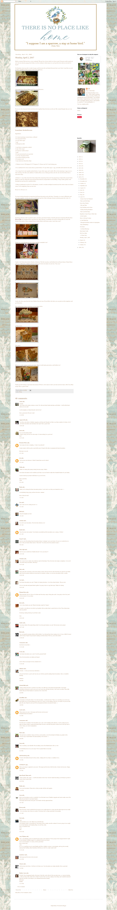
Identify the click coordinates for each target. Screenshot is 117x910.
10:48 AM (21, 598)
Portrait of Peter (23, 443)
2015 (80, 161)
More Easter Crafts (84, 231)
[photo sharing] (26, 86)
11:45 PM (21, 790)
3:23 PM (21, 715)
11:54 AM (21, 850)
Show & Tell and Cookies (85, 218)
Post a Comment (21, 886)
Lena (20, 795)
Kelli (20, 511)
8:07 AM (21, 525)
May (81, 194)
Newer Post (18, 890)
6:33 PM (21, 750)
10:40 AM (21, 575)
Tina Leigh (21, 549)
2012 (80, 165)
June (81, 192)
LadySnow (21, 855)
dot (20, 458)
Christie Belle (22, 685)
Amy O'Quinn (22, 836)
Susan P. (21, 539)
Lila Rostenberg (23, 755)
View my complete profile (82, 104)
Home (44, 890)
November (82, 181)
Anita (20, 401)
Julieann (21, 668)
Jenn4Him (21, 697)
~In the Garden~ (83, 216)
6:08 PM (21, 738)
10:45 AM (21, 587)
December (82, 179)
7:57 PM (21, 770)
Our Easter (82, 226)
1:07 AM (21, 802)
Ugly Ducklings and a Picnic (86, 207)
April (81, 196)
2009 (80, 172)
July (81, 190)
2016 (80, 159)
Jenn (20, 603)
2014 (80, 163)
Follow (78, 110)
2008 (80, 174)
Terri (20, 818)
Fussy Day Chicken (84, 203)
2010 (80, 170)
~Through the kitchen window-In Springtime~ (90, 222)
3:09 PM (21, 705)
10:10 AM (21, 831)
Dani (20, 632)
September (82, 185)
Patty (20, 569)
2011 (80, 168)
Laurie (20, 710)
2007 (80, 177)
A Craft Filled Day (84, 220)
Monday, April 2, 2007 (85, 237)
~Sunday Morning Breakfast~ (86, 209)
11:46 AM (21, 663)
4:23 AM (21, 453)
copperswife (22, 420)
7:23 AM (21, 506)
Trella (20, 467)
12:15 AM (21, 438)
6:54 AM (21, 482)
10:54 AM (21, 618)
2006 (80, 247)
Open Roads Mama (24, 775)
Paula (20, 487)
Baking (20, 391)
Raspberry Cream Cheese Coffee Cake (88, 214)
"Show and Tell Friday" (85, 201)
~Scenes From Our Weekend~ (86, 198)
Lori (20, 580)
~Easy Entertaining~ (84, 224)
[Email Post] (30, 390)
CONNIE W (22, 764)
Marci (20, 732)
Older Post (70, 890)
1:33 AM (21, 813)
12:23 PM (21, 859)
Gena (20, 743)
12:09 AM (21, 425)
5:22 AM (21, 462)
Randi (20, 530)
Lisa (20, 502)
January (82, 244)
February (82, 242)
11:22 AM (21, 647)
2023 (80, 156)
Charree (21, 864)
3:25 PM (21, 727)
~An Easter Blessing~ (84, 229)
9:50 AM (21, 544)
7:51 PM (21, 760)
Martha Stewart (37, 301)
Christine (21, 558)
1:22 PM (21, 868)
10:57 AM (21, 627)
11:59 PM (21, 415)
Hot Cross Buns (83, 233)
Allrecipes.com (24, 189)
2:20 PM (21, 692)
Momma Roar (22, 592)
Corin (20, 651)
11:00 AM (21, 637)
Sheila (20, 786)
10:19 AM (21, 554)
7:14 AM (21, 497)
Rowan (21, 807)
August (82, 188)
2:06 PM (21, 680)
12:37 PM (21, 883)
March (81, 240)
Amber (21, 623)
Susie (20, 430)
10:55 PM (21, 781)
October (82, 183)
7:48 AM (21, 516)
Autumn (21, 520)
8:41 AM (21, 534)
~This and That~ (83, 205)
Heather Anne (22, 873)
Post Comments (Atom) (26, 892)
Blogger (64, 905)
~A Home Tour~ (83, 235)
